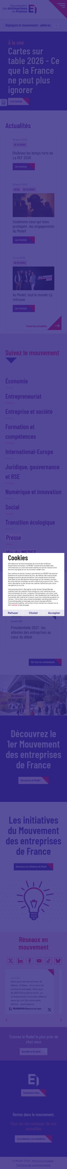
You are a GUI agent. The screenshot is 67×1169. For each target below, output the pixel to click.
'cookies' (14, 605)
